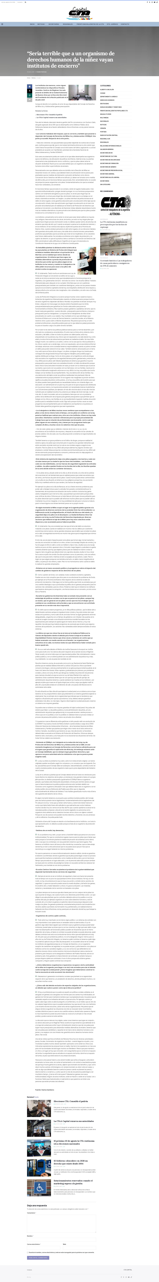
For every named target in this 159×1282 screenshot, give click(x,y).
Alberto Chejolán (107, 89)
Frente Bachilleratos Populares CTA (114, 110)
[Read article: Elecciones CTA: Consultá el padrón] (39, 1108)
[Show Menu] (2, 24)
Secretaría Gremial (107, 174)
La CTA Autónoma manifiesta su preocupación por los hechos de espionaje (113, 224)
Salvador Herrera (106, 149)
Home (28, 78)
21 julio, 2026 (58, 1146)
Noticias (41, 24)
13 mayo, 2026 (58, 1186)
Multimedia (104, 117)
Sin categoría (105, 184)
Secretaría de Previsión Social (111, 170)
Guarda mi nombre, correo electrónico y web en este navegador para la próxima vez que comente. (61, 1252)
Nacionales (104, 121)
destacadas (104, 103)
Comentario (31, 1213)
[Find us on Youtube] (154, 2)
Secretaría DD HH (106, 153)
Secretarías (54, 24)
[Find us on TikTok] (157, 2)
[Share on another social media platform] (29, 100)
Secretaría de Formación (109, 163)
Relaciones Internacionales (110, 146)
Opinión (103, 128)
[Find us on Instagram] (152, 2)
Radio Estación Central (109, 135)
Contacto (19, 2)
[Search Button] (25, 2)
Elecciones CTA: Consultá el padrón (49, 115)
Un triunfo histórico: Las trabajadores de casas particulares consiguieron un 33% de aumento (116, 263)
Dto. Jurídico (112, 24)
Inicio (32, 24)
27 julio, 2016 (30, 72)
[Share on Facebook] (29, 86)
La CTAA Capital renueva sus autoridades (52, 117)
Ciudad (38, 72)
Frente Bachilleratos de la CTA (90, 24)
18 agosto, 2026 (59, 1104)
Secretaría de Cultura (108, 156)
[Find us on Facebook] (147, 2)
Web (64, 1244)
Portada (103, 132)
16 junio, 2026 (58, 1166)
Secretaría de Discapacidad (110, 160)
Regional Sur (105, 139)
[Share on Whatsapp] (29, 95)
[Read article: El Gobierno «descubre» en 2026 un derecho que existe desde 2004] (39, 1168)
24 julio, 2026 (58, 1124)
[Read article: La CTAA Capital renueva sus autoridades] (39, 1128)
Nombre (30, 1236)
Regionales (68, 24)
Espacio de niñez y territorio (111, 107)
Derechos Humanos (107, 100)
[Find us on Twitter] (149, 2)
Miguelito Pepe (105, 114)
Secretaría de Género (108, 167)
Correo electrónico (34, 1244)
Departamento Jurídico (108, 96)
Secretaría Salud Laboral (109, 177)
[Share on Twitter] (29, 91)
